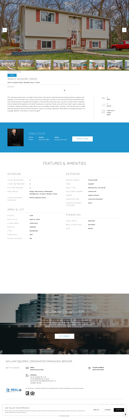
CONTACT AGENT (82, 139)
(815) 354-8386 (44, 140)
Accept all (119, 410)
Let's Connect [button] (64, 336)
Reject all (96, 410)
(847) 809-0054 (98, 370)
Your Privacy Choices (64, 416)
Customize (107, 410)
